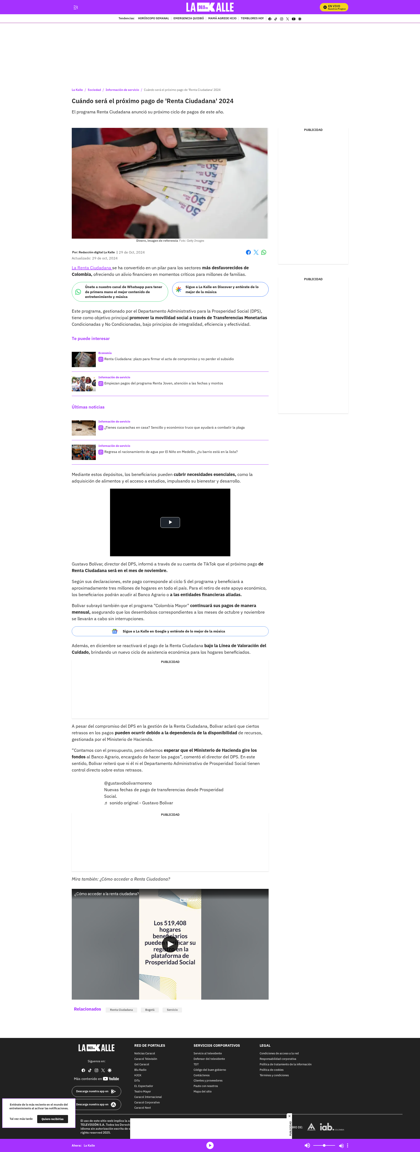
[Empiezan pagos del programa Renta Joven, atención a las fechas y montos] (84, 383)
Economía (105, 353)
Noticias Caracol (144, 1053)
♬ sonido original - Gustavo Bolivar (138, 803)
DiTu (137, 1080)
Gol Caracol (141, 1064)
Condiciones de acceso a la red (279, 1053)
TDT (196, 1064)
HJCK (137, 1075)
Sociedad (94, 89)
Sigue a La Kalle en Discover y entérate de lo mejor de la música (222, 289)
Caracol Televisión (145, 1059)
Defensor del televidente (209, 1059)
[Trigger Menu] (75, 7)
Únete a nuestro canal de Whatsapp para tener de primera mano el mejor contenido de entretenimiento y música (123, 292)
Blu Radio (140, 1069)
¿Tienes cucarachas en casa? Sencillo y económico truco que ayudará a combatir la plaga (174, 427)
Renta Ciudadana (121, 1010)
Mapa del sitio (203, 1091)
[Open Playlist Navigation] (347, 1145)
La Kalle (77, 89)
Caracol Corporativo (147, 1102)
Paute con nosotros (206, 1086)
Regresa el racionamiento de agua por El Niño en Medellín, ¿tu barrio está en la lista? (171, 451)
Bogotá (149, 1010)
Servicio (172, 1010)
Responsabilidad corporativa (278, 1059)
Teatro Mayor (142, 1091)
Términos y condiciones (274, 1075)
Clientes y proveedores (208, 1080)
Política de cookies (272, 1069)
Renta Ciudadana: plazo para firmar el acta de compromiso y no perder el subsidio (169, 359)
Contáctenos (202, 1075)
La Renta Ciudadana (92, 268)
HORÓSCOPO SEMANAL (153, 18)
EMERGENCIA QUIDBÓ (188, 18)
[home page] (210, 7)
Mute (307, 1145)
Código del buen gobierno (210, 1069)
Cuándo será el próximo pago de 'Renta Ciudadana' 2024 (182, 89)
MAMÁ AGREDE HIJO (222, 18)
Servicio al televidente (208, 1053)
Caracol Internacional (148, 1097)
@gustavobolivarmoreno (128, 783)
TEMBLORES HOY (252, 18)
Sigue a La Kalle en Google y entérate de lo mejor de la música (174, 631)
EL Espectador (143, 1086)
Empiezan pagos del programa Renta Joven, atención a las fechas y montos (163, 383)
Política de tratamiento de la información (286, 1064)
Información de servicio (122, 89)
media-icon (210, 1145)
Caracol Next (142, 1107)
